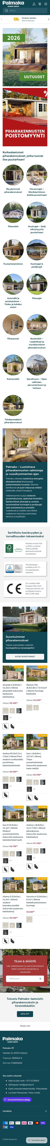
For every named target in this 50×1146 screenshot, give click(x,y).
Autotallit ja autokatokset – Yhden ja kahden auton (13, 303)
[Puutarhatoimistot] (13, 249)
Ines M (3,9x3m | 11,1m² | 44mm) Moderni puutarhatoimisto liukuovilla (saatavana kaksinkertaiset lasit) (13, 832)
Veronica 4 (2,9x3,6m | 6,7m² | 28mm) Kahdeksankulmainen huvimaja (36, 901)
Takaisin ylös (25, 1026)
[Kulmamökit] (13, 365)
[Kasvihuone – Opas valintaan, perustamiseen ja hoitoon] (37, 365)
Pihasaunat (13, 338)
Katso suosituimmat (25, 656)
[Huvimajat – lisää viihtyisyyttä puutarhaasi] (37, 212)
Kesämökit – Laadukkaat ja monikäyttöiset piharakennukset (37, 343)
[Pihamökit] (13, 212)
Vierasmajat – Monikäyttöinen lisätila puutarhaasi (37, 192)
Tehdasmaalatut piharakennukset (13, 421)
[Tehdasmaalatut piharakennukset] (13, 405)
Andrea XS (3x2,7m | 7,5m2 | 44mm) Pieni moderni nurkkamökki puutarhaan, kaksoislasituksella (13, 759)
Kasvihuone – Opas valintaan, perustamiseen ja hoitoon (37, 383)
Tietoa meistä (34, 1092)
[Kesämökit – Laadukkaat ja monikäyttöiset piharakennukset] (37, 324)
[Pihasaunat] (13, 324)
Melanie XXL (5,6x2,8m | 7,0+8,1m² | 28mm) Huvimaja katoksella (36, 689)
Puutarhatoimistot (13, 263)
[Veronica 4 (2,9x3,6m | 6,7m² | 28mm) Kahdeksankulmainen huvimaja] (36, 885)
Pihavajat (37, 298)
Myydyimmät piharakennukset (13, 190)
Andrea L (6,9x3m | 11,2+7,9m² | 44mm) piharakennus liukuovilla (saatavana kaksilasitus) (36, 831)
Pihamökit (13, 226)
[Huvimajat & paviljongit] (37, 249)
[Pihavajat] (37, 284)
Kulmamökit (13, 379)
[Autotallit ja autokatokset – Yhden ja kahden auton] (13, 284)
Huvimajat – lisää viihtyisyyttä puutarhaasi (37, 229)
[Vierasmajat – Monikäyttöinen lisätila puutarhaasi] (37, 175)
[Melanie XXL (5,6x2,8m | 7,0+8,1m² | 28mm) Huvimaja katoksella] (36, 673)
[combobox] (25, 10)
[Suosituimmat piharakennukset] (25, 619)
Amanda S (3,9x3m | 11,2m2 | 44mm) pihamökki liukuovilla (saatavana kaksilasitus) (13, 691)
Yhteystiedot (41, 1088)
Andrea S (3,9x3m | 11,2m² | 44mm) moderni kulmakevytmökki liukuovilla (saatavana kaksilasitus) (13, 904)
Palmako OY (12, 1139)
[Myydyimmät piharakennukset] (13, 175)
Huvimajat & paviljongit (37, 265)
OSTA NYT (25, 1014)
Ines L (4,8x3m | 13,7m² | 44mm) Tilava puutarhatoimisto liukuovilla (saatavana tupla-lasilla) (36, 761)
